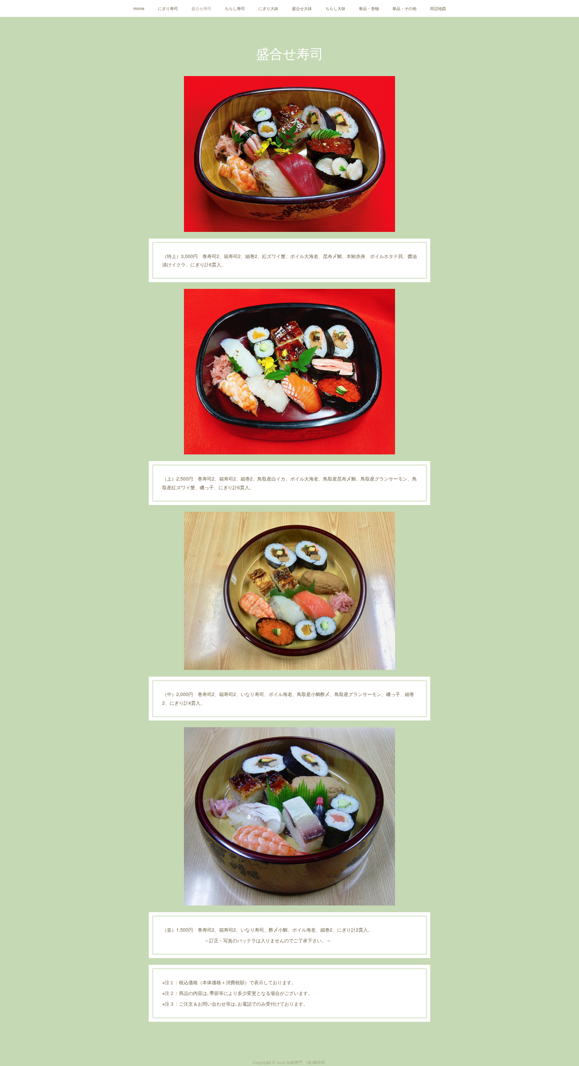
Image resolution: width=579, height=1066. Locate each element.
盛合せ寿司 (201, 8)
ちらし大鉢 (335, 8)
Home (138, 8)
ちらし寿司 (235, 8)
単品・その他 (404, 8)
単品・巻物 (369, 8)
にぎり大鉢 (268, 8)
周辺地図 (438, 8)
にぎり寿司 (168, 8)
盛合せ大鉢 (302, 8)
